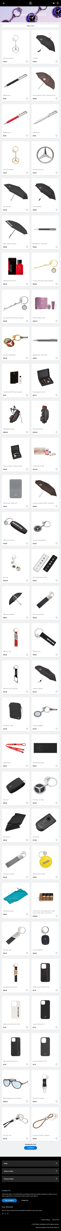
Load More (30, 1148)
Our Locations (9, 1200)
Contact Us (24, 1200)
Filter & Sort (30, 26)
